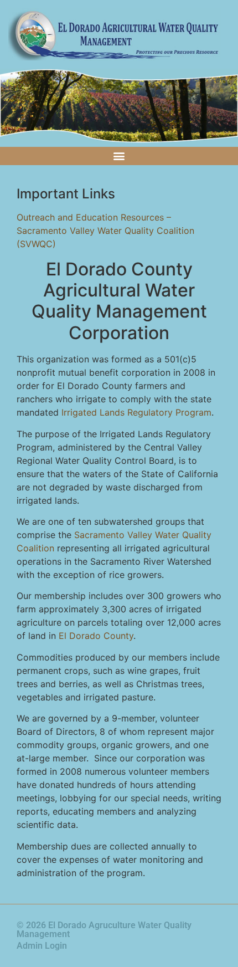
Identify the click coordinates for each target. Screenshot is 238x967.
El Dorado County (96, 635)
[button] (119, 156)
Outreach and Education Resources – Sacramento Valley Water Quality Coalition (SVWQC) (105, 230)
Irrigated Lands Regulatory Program (136, 412)
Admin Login (42, 945)
